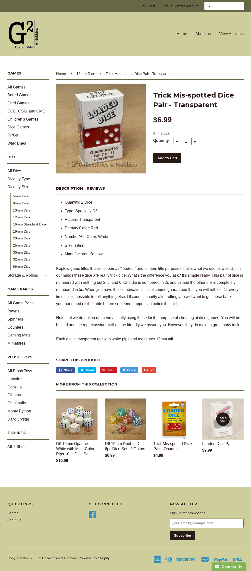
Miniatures (16, 343)
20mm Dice (22, 238)
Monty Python (19, 411)
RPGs (12, 135)
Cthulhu (14, 395)
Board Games (19, 95)
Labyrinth (15, 379)
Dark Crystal (18, 419)
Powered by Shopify (94, 558)
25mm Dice (22, 245)
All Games (16, 87)
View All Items (231, 34)
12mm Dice (22, 217)
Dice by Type (18, 179)
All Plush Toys (19, 371)
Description (69, 188)
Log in (167, 6)
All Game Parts (20, 303)
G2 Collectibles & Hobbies (57, 558)
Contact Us (230, 567)
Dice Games (18, 127)
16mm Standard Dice (29, 224)
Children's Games (22, 119)
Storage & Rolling (22, 275)
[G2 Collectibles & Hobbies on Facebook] (92, 514)
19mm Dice (22, 231)
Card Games (18, 103)
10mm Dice (22, 210)
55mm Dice (22, 266)
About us (203, 34)
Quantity (161, 140)
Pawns (13, 311)
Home (181, 34)
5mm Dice (21, 196)
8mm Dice (21, 203)
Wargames (16, 143)
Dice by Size (18, 187)
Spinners (15, 319)
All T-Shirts (16, 447)
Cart (151, 6)
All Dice (14, 171)
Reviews (96, 188)
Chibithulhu (17, 403)
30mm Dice (22, 252)
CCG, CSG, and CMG (26, 111)
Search (12, 513)
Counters (15, 327)
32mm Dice (22, 259)
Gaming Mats (18, 335)
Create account (187, 6)
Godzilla (14, 387)
